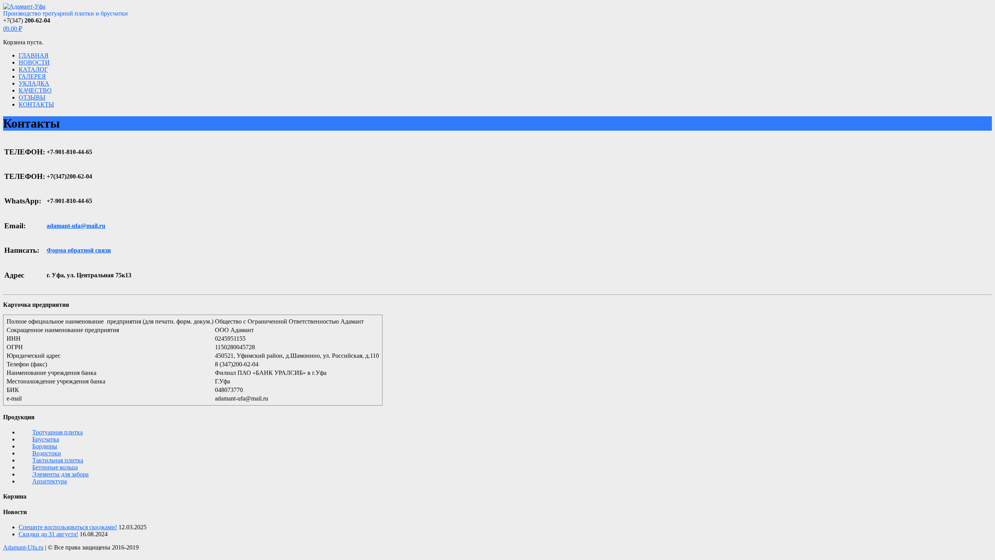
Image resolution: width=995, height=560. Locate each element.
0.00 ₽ (12, 28)
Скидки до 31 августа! (48, 534)
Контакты (36, 104)
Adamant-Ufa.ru (23, 547)
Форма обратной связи (79, 250)
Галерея (32, 76)
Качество (35, 90)
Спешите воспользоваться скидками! (68, 527)
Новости (34, 62)
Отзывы (32, 97)
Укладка (34, 83)
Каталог (33, 69)
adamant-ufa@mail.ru (76, 225)
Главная (34, 55)
